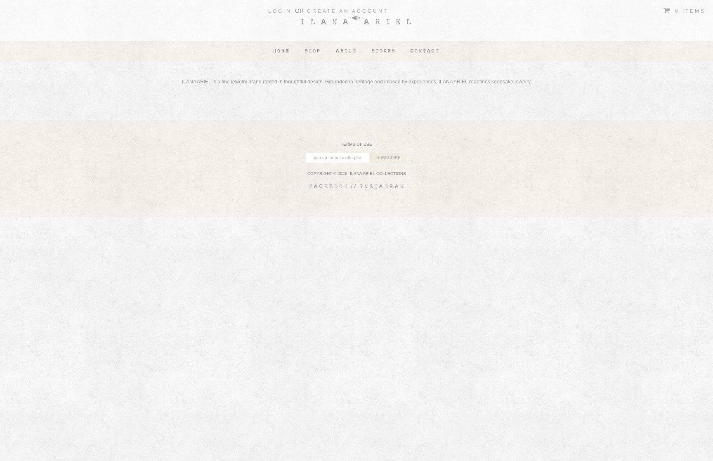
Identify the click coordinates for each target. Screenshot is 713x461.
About (346, 51)
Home (281, 51)
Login (280, 11)
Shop (313, 51)
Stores (384, 51)
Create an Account (347, 11)
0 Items (689, 11)
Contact (425, 51)
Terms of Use (356, 144)
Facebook (329, 186)
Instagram (383, 186)
